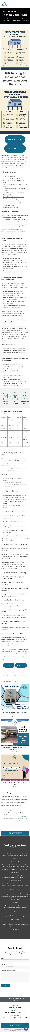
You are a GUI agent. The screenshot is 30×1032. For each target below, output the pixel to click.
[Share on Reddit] (26, 675)
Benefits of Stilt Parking (10, 199)
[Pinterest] (26, 1017)
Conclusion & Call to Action (11, 207)
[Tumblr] (15, 1019)
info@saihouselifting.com (15, 1012)
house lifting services (12, 801)
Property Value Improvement (17, 802)
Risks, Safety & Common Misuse (12, 201)
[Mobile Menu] (27, 4)
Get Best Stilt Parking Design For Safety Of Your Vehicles (15, 713)
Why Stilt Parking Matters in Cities (13, 178)
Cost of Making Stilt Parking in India (13, 197)
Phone (3, 964)
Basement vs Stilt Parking (11, 799)
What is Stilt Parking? (9, 176)
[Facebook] (9, 1017)
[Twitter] (15, 1017)
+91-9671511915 (15, 1007)
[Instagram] (4, 1017)
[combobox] (2, 967)
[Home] (2, 20)
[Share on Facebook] (3, 675)
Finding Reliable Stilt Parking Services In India (15, 783)
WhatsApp (15, 148)
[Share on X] (22, 675)
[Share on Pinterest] (7, 675)
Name (2, 958)
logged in (12, 796)
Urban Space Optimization (14, 805)
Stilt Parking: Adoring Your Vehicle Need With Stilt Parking (15, 748)
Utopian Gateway (15, 1030)
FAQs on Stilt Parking (9, 205)
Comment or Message (8, 970)
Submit (5, 985)
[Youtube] (20, 1017)
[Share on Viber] (18, 675)
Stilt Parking (15, 803)
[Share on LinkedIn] (15, 675)
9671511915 (15, 139)
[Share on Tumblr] (11, 675)
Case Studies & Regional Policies (12, 203)
